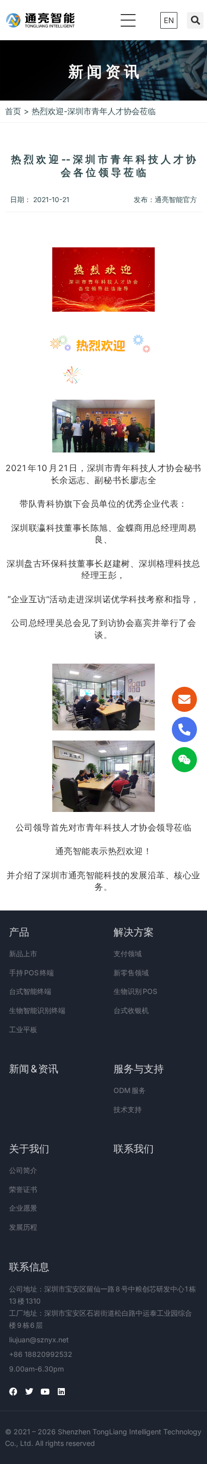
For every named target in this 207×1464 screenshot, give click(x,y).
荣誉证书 (23, 1189)
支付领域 (128, 953)
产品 (19, 932)
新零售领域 (131, 972)
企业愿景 (23, 1208)
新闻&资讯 (33, 1069)
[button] (195, 20)
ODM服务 (130, 1090)
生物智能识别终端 (37, 1010)
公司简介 (23, 1170)
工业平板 (23, 1029)
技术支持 (128, 1109)
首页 (13, 111)
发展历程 (23, 1227)
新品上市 (23, 953)
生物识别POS (135, 991)
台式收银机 (131, 1010)
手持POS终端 (31, 972)
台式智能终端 (30, 991)
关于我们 (29, 1149)
